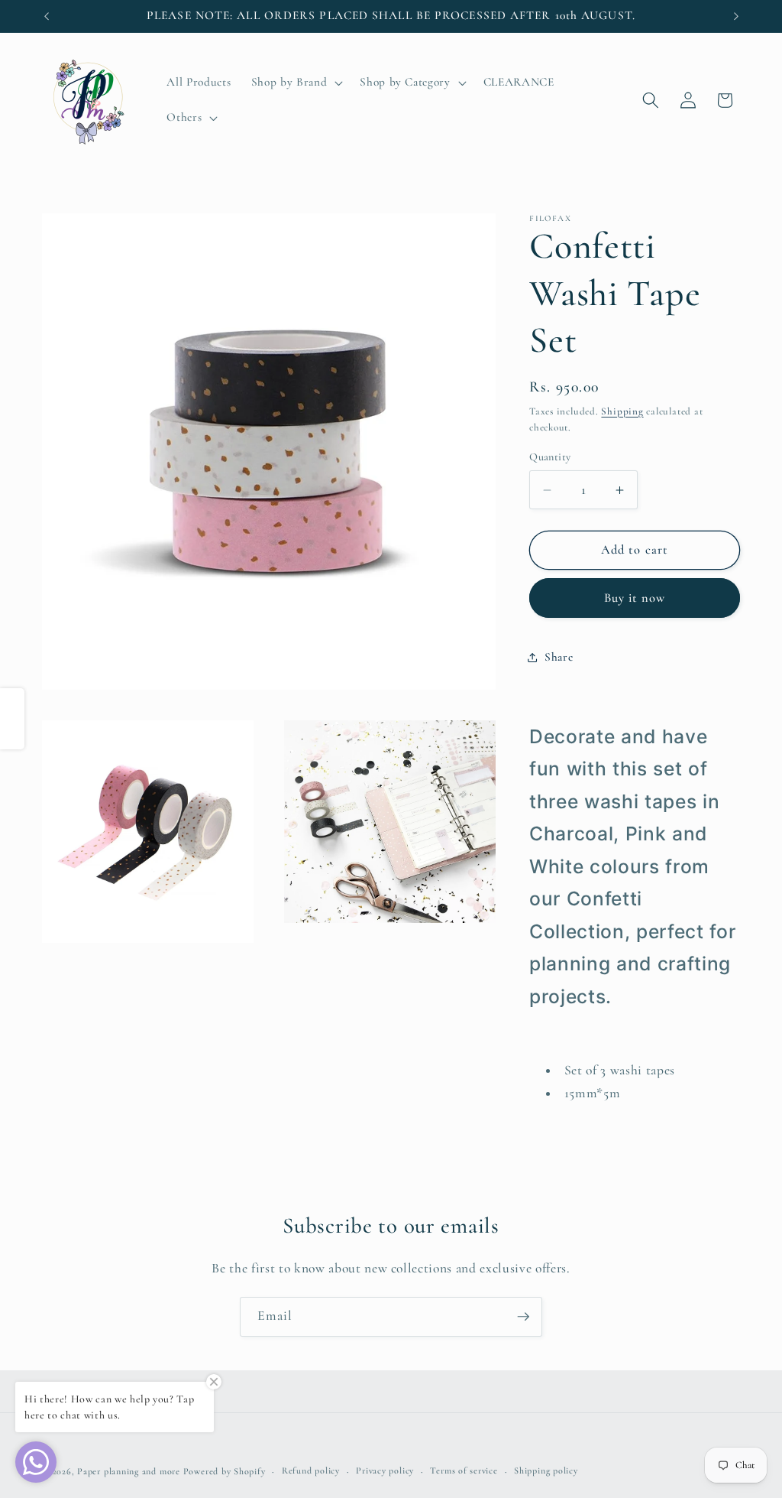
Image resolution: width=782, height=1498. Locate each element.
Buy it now (635, 598)
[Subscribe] (523, 1317)
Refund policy (311, 1470)
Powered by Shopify (224, 1471)
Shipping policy (546, 1470)
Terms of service (463, 1470)
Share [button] (558, 657)
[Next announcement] (736, 16)
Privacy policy (385, 1470)
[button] (295, 82)
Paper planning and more (128, 1471)
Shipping (622, 411)
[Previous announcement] (46, 16)
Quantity (550, 456)
